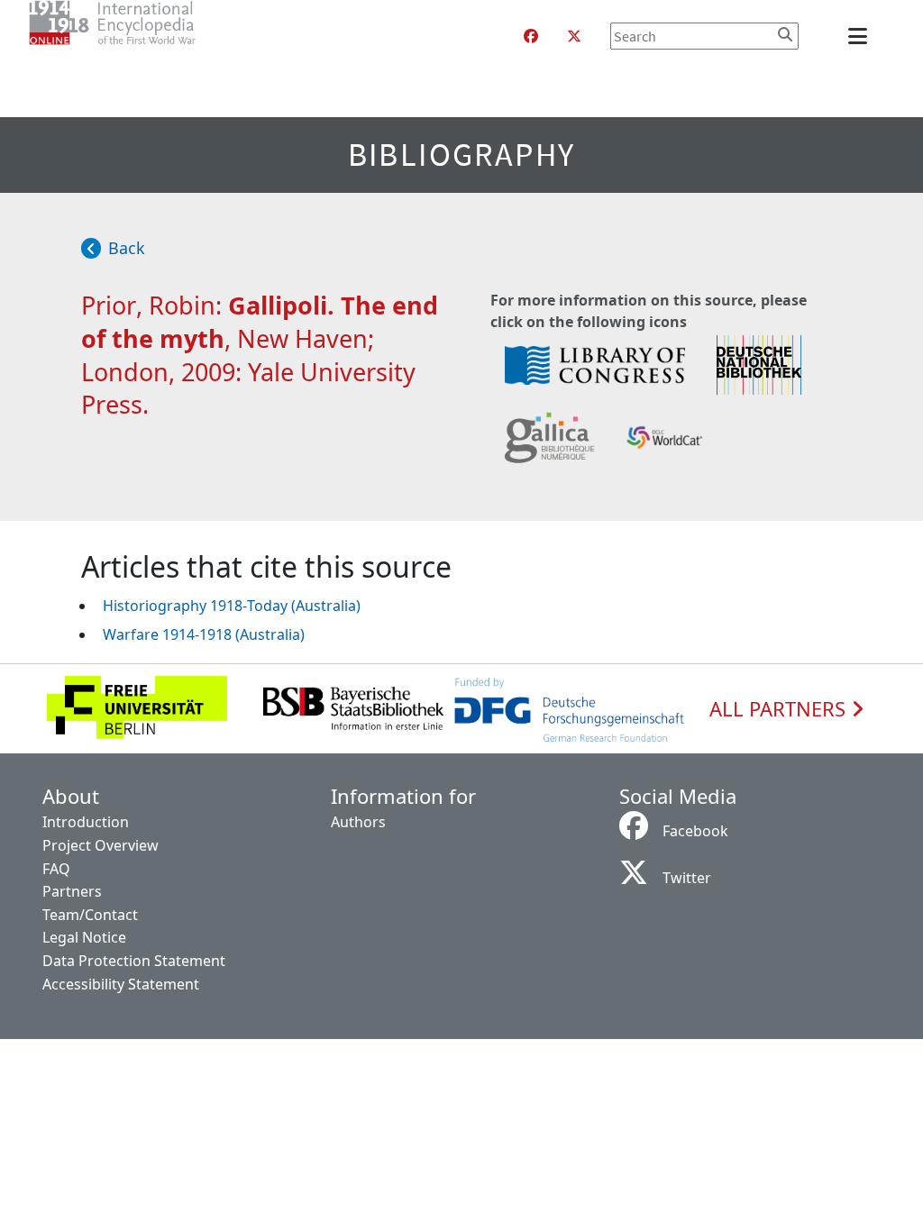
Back (126, 248)
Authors (358, 822)
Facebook (695, 831)
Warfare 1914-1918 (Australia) (204, 634)
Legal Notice (84, 937)
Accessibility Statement (120, 984)
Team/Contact (90, 915)
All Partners (780, 709)
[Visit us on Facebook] (531, 36)
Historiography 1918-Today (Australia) (232, 606)
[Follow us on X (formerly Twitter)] (574, 36)
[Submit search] (785, 34)
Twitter (687, 878)
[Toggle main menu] (860, 36)
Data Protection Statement (133, 961)
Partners (72, 891)
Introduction (85, 822)
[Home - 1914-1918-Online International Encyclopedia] (148, 36)
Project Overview (100, 845)
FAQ (56, 869)
